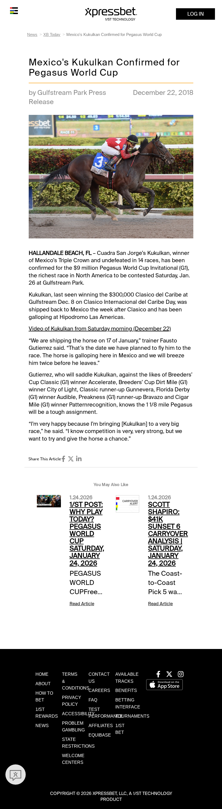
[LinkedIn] (78, 458)
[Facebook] (63, 458)
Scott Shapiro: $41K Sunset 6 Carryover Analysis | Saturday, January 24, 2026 (168, 533)
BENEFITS (126, 690)
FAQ (93, 700)
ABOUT (43, 683)
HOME (41, 674)
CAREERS (99, 690)
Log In (195, 14)
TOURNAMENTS (132, 716)
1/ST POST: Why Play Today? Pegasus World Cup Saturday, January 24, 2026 (87, 533)
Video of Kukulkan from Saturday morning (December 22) (100, 328)
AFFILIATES (101, 725)
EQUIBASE (100, 735)
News (32, 34)
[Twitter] (71, 458)
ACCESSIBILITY (78, 713)
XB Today (51, 34)
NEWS (42, 725)
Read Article (82, 604)
